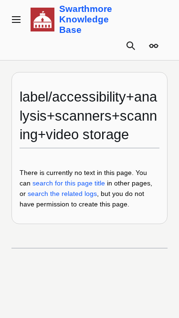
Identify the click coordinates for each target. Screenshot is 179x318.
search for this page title (68, 183)
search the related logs (62, 193)
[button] (16, 19)
